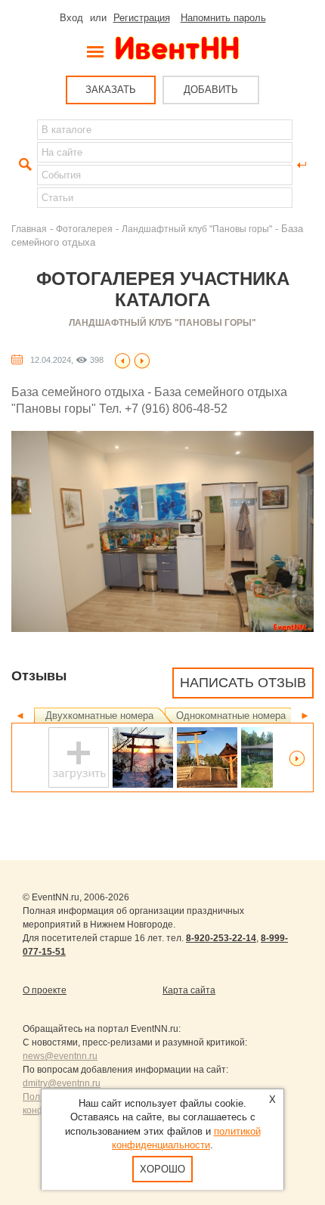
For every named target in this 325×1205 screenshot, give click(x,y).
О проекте (45, 990)
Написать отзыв (243, 682)
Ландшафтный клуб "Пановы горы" (197, 229)
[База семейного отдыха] (122, 359)
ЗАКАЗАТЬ (110, 89)
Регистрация (141, 17)
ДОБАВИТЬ (211, 89)
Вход (71, 17)
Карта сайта (188, 990)
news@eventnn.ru (60, 1056)
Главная (29, 229)
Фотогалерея (84, 229)
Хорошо (162, 1169)
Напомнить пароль (223, 17)
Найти (23, 164)
